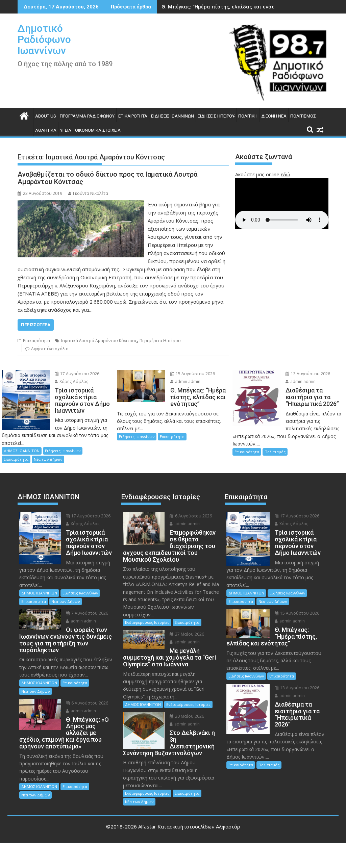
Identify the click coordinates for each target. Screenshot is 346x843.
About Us (45, 116)
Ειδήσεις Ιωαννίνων (172, 116)
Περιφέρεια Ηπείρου (160, 340)
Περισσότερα (35, 324)
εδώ (285, 174)
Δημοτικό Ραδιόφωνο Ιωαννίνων (44, 39)
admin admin (187, 381)
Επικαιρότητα (132, 116)
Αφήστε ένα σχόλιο (50, 349)
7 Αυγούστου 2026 (89, 613)
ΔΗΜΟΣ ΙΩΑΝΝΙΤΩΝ (22, 450)
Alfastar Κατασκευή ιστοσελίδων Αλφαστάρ (189, 826)
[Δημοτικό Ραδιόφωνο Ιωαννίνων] (24, 115)
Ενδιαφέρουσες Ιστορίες (147, 622)
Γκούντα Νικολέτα (90, 193)
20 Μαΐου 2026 (189, 716)
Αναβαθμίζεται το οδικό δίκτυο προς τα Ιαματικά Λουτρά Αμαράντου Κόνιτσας (107, 178)
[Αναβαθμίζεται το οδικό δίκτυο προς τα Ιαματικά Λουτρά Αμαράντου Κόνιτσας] (81, 204)
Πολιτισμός (303, 116)
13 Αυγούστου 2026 (310, 374)
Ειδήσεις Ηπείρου (216, 116)
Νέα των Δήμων (48, 459)
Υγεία (65, 130)
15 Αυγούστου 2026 (195, 374)
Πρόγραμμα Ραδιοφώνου (87, 116)
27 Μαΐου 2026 (189, 634)
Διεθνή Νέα (274, 116)
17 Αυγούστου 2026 (79, 374)
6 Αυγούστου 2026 (89, 703)
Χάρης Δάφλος (73, 381)
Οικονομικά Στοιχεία (98, 130)
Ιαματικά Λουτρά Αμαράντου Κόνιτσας (99, 340)
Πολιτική (247, 116)
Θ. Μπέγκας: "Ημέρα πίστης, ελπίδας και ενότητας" (225, 6)
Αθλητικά (45, 130)
